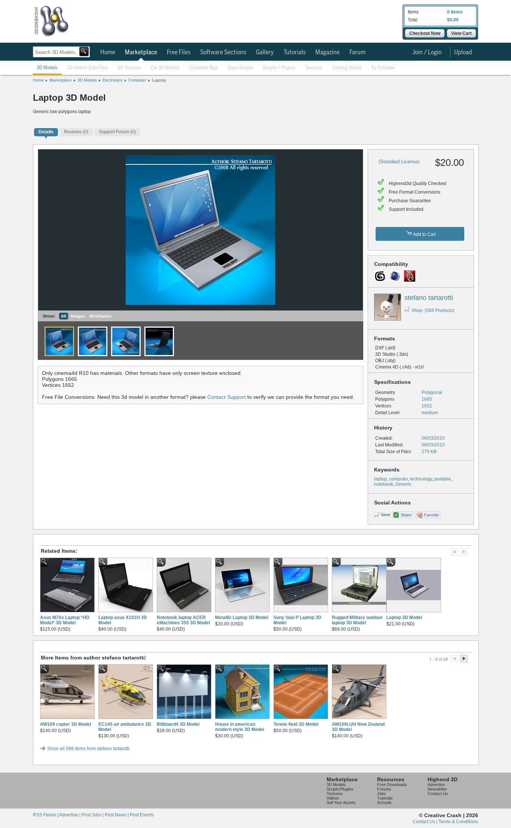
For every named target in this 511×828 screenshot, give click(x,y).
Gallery (265, 52)
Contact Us (438, 793)
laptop (380, 479)
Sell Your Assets (341, 802)
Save (385, 514)
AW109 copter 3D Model (65, 724)
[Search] (84, 51)
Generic (403, 484)
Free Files (178, 52)
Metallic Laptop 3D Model (241, 617)
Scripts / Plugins (279, 68)
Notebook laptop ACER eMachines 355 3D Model (183, 620)
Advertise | (70, 815)
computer (398, 479)
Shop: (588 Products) (433, 310)
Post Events (142, 815)
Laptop (159, 80)
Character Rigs (203, 68)
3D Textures (129, 68)
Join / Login (427, 52)
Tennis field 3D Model (295, 724)
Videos (333, 798)
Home (107, 52)
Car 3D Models (165, 68)
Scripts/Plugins (340, 789)
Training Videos (347, 68)
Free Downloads (392, 784)
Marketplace (141, 52)
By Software (383, 68)
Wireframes (100, 316)
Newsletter (437, 789)
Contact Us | (425, 821)
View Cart (461, 33)
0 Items (455, 12)
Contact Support (226, 397)
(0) (76, 131)
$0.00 (453, 19)
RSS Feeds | (46, 815)
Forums (384, 789)
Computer (137, 80)
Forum (357, 52)
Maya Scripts (240, 68)
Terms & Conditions (458, 821)
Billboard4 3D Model (178, 724)
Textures (313, 68)
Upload (463, 52)
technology (421, 479)
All (63, 316)
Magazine (327, 52)
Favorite (431, 515)
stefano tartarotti (428, 297)
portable (442, 479)
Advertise (436, 784)
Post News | (117, 815)
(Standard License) (399, 161)
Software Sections (223, 52)
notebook (383, 484)
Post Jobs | (93, 815)
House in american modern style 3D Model (239, 727)
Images (78, 316)
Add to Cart (424, 234)
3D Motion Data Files (87, 68)
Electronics (112, 80)
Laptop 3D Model (404, 617)
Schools (384, 802)
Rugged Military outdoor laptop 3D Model (357, 620)
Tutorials (295, 52)
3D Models (47, 68)
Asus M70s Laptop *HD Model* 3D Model (64, 620)
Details (46, 131)
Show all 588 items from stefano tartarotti (88, 748)
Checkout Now (424, 33)
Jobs (381, 793)
